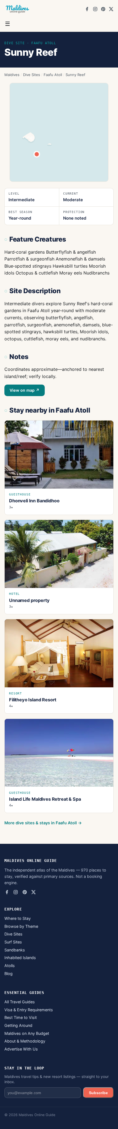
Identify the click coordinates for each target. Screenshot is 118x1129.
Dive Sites (31, 74)
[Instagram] (95, 9)
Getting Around (18, 1025)
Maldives (11, 74)
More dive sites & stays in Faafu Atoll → (43, 822)
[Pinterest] (103, 9)
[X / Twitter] (111, 9)
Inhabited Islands (20, 957)
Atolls (9, 965)
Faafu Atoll (53, 74)
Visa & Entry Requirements (28, 1009)
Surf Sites (13, 942)
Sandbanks (14, 950)
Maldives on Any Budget (26, 1033)
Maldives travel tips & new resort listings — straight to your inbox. (56, 1079)
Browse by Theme (21, 926)
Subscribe (98, 1093)
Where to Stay (17, 918)
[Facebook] (87, 9)
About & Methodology (24, 1041)
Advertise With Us (21, 1049)
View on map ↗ (25, 390)
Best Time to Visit (20, 1017)
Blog (8, 973)
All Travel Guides (19, 1001)
